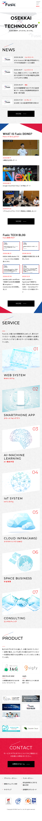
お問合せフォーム (18, 764)
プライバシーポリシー (10, 778)
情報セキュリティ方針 (10, 784)
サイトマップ (7, 789)
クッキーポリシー (28, 778)
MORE (18, 114)
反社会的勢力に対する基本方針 (30, 783)
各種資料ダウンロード (30, 789)
